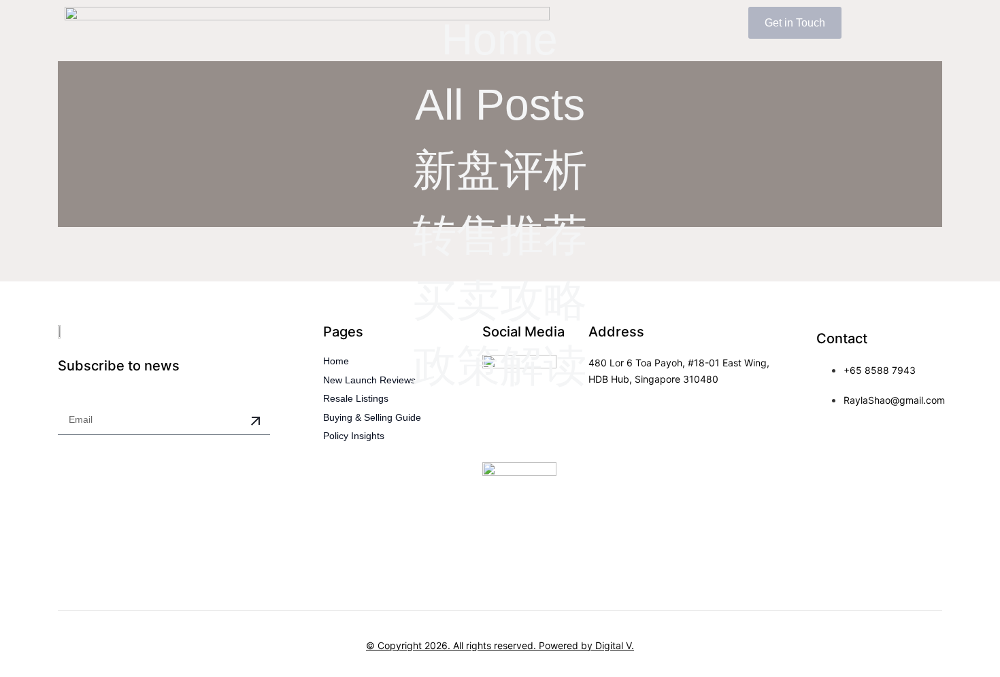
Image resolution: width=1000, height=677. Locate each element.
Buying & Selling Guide (372, 417)
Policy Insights (353, 435)
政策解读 (500, 365)
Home (499, 39)
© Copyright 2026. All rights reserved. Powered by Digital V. (500, 645)
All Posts (500, 104)
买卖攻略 (500, 300)
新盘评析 (500, 169)
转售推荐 (500, 235)
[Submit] (255, 421)
